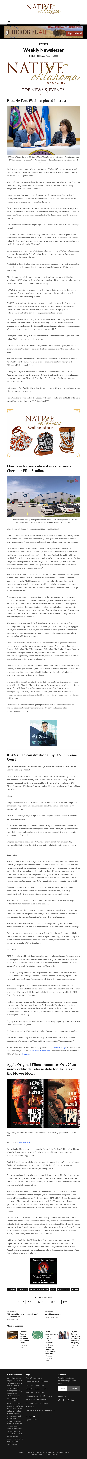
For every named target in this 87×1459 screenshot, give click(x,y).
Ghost (67, 1452)
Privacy (34, 1454)
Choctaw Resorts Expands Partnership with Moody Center (24, 1337)
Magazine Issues (32, 1396)
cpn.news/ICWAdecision (40, 1050)
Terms (41, 1454)
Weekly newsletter (53, 1314)
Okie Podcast (42, 1399)
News (53, 1289)
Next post (49, 1312)
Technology (30, 1407)
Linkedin (56, 1302)
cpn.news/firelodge (58, 1047)
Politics (75, 1289)
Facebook (21, 1302)
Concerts (29, 1389)
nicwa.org (25, 1054)
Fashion (45, 1389)
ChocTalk (29, 1385)
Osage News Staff (23, 1142)
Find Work (30, 1392)
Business (43, 44)
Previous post (12, 1312)
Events (37, 1389)
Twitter (32, 1302)
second (36, 1420)
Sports (45, 1403)
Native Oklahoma (37, 56)
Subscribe (73, 1388)
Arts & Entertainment (39, 1289)
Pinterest (68, 1302)
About (48, 1454)
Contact (55, 1454)
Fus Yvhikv (40, 1392)
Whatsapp (44, 1302)
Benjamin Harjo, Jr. (33, 1382)
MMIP (42, 1396)
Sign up (29, 1420)
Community (22, 1289)
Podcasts (29, 1403)
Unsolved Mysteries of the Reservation (40, 1410)
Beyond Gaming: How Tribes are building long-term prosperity (75, 1337)
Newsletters (63, 1289)
